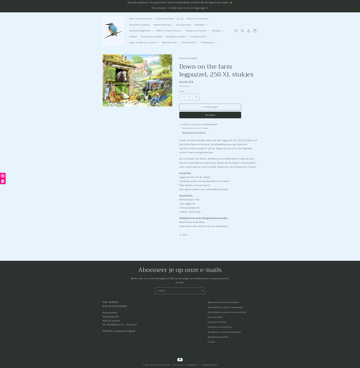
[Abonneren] (202, 290)
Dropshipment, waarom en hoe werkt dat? (227, 312)
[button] (198, 19)
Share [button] (184, 235)
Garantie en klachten (217, 322)
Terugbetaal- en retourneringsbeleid (224, 332)
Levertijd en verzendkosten (220, 327)
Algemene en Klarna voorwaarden (223, 302)
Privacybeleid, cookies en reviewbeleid (225, 307)
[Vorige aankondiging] (104, 2)
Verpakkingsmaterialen (218, 337)
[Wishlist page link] (236, 30)
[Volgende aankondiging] (256, 2)
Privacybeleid (178, 365)
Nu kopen (210, 115)
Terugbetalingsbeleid (209, 365)
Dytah (151, 365)
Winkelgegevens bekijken (194, 132)
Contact (211, 342)
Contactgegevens (192, 365)
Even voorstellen (215, 317)
